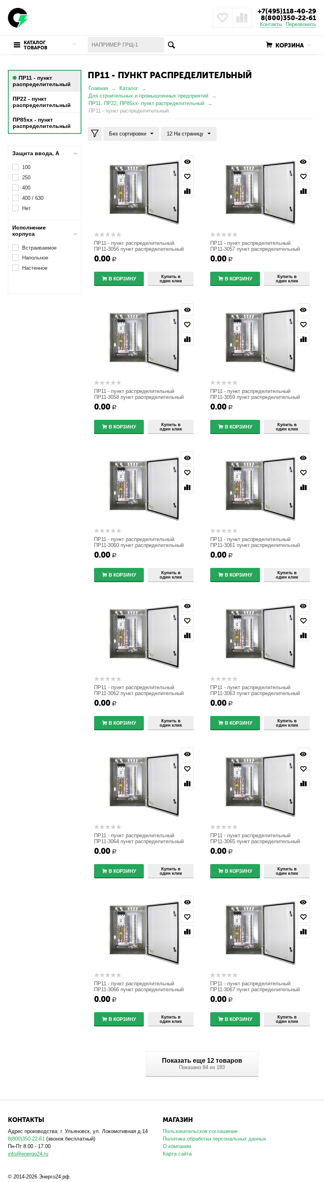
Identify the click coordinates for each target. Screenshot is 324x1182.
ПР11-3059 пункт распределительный (255, 397)
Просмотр (187, 161)
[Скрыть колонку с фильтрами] (95, 134)
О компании (177, 1146)
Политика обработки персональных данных (214, 1139)
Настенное (34, 268)
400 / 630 (32, 198)
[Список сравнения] (242, 18)
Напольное (35, 258)
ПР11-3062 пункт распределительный (139, 693)
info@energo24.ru (28, 1154)
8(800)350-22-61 (288, 18)
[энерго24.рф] (18, 17)
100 (26, 167)
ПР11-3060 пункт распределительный (139, 545)
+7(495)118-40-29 (287, 11)
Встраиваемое (39, 248)
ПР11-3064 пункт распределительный (139, 841)
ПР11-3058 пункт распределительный (139, 397)
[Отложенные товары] (222, 18)
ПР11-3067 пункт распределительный (255, 989)
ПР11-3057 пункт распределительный (255, 249)
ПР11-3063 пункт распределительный (255, 693)
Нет (26, 208)
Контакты (271, 24)
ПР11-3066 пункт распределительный (139, 989)
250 (26, 177)
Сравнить (187, 190)
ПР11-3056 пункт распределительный (139, 249)
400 (26, 188)
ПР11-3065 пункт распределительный (255, 841)
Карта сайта (177, 1154)
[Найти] (171, 45)
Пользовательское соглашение (200, 1131)
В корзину (122, 279)
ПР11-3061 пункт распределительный (255, 545)
